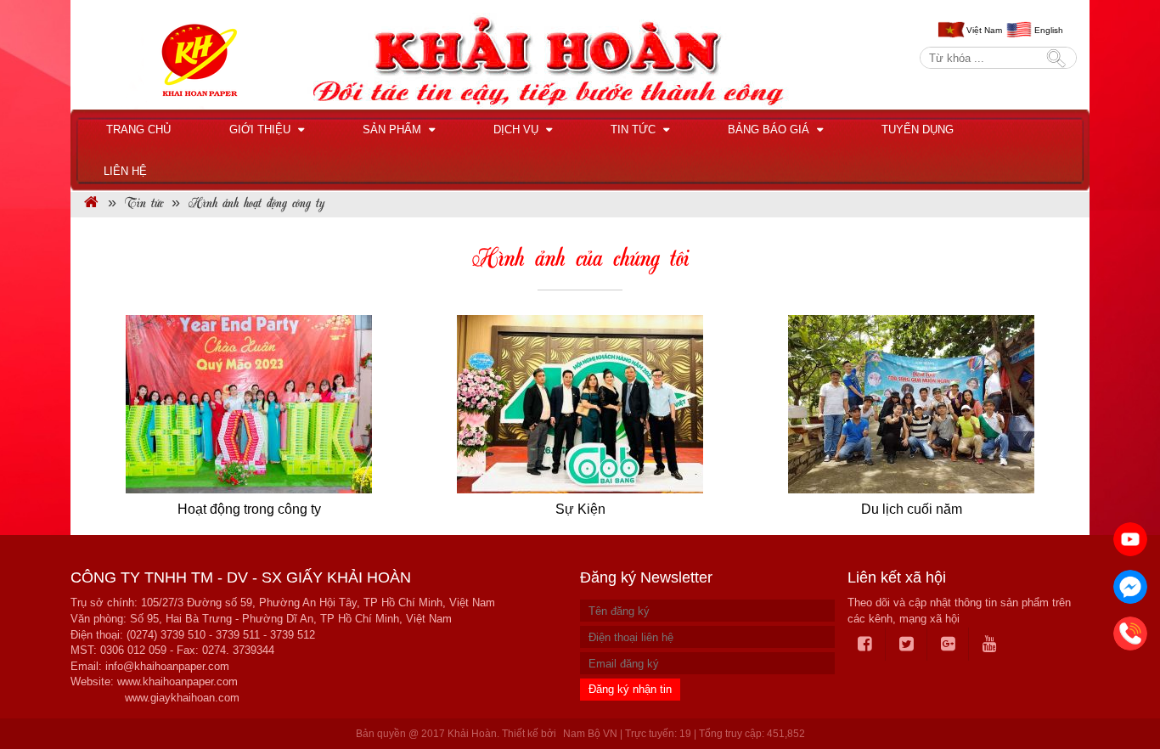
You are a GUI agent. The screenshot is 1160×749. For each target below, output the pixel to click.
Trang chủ (138, 129)
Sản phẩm (394, 129)
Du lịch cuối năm (911, 509)
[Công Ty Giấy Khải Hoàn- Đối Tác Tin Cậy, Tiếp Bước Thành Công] (91, 204)
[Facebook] (865, 645)
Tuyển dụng (917, 129)
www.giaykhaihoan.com (182, 697)
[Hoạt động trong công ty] (248, 404)
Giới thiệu (261, 129)
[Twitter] (907, 645)
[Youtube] (990, 645)
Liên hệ (125, 171)
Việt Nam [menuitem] (984, 30)
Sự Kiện (580, 509)
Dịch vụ (517, 129)
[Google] (948, 645)
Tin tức (635, 129)
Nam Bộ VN (590, 734)
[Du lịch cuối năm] (911, 404)
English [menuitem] (1048, 30)
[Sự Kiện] (580, 404)
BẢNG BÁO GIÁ (770, 129)
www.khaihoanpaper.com (177, 681)
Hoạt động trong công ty (249, 509)
